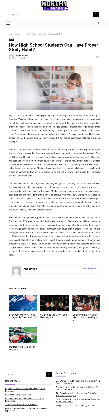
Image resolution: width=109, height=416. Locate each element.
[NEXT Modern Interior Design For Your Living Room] (106, 409)
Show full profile (89, 268)
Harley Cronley (62, 405)
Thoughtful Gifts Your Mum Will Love (21, 404)
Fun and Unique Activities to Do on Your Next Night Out (85, 317)
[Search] (99, 23)
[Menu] (8, 23)
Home (11, 34)
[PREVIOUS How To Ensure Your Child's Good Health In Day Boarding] (2, 409)
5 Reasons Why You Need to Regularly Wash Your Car (22, 316)
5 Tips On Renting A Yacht (83, 405)
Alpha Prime (21, 55)
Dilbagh (59, 399)
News (17, 34)
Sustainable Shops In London (18, 395)
